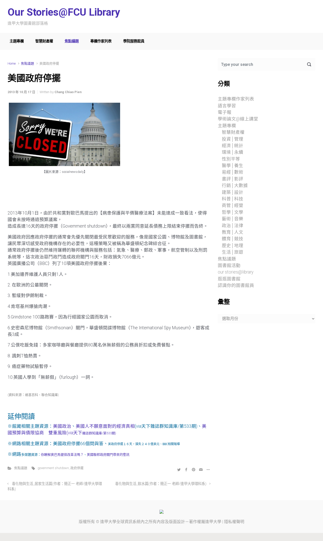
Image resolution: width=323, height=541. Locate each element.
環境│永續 (232, 152)
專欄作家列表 (101, 41)
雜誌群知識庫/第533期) (99, 433)
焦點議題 (72, 41)
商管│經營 (232, 205)
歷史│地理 (232, 245)
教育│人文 (232, 232)
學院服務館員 (133, 41)
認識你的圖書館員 (236, 285)
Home (12, 63)
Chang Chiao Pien (68, 92)
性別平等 (231, 158)
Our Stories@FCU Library (64, 12)
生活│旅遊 (232, 252)
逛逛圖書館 (229, 278)
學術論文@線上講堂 (238, 118)
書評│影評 (232, 178)
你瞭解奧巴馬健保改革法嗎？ (62, 454)
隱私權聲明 (234, 521)
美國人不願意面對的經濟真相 (105, 426)
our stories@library (235, 272)
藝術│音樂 (232, 218)
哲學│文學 (232, 212)
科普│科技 (232, 198)
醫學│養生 (232, 165)
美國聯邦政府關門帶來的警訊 (108, 454)
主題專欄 (17, 41)
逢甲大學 (108, 521)
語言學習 (227, 105)
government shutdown (53, 468)
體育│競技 (232, 238)
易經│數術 (232, 172)
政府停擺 (77, 468)
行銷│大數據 (235, 185)
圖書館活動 (229, 265)
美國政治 (62, 426)
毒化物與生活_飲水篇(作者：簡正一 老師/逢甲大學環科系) (160, 484)
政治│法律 (232, 225)
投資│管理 (232, 139)
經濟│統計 (232, 145)
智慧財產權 (44, 41)
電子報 (224, 112)
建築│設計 (232, 192)
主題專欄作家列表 (236, 98)
